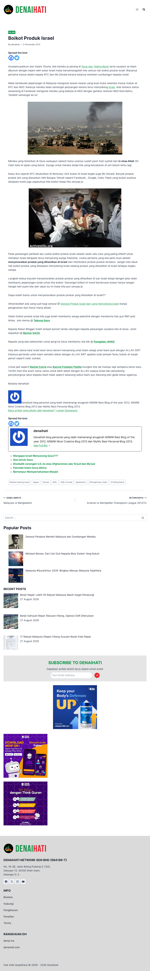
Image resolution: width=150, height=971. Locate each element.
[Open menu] (137, 9)
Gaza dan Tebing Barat (95, 66)
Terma (7, 923)
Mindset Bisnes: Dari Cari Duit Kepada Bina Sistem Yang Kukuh (62, 553)
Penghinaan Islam (98, 482)
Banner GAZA (31, 333)
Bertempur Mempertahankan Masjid (35, 471)
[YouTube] (23, 881)
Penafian (9, 916)
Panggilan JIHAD (104, 341)
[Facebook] (11, 57)
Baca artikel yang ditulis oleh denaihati (31, 410)
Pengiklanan (11, 910)
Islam (12, 32)
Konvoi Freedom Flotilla (67, 366)
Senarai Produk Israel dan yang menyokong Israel (89, 303)
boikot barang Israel (19, 482)
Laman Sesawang (66, 410)
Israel (46, 482)
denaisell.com (12, 947)
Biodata (8, 897)
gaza (36, 482)
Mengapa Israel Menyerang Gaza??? (35, 455)
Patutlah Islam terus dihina (30, 467)
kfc (55, 482)
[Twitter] (16, 57)
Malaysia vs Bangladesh (18, 500)
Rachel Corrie (38, 366)
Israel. (112, 87)
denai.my (9, 940)
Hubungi (8, 903)
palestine (81, 482)
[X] (11, 881)
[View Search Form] (143, 9)
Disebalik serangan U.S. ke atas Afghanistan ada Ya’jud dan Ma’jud (54, 463)
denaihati (15, 44)
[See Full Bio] (49, 446)
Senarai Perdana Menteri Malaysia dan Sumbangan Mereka (60, 536)
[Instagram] (17, 881)
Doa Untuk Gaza (23, 459)
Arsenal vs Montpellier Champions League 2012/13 (116, 500)
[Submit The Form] (97, 675)
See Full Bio (41, 445)
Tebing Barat (117, 482)
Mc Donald (66, 482)
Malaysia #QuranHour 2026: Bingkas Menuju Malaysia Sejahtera (63, 570)
